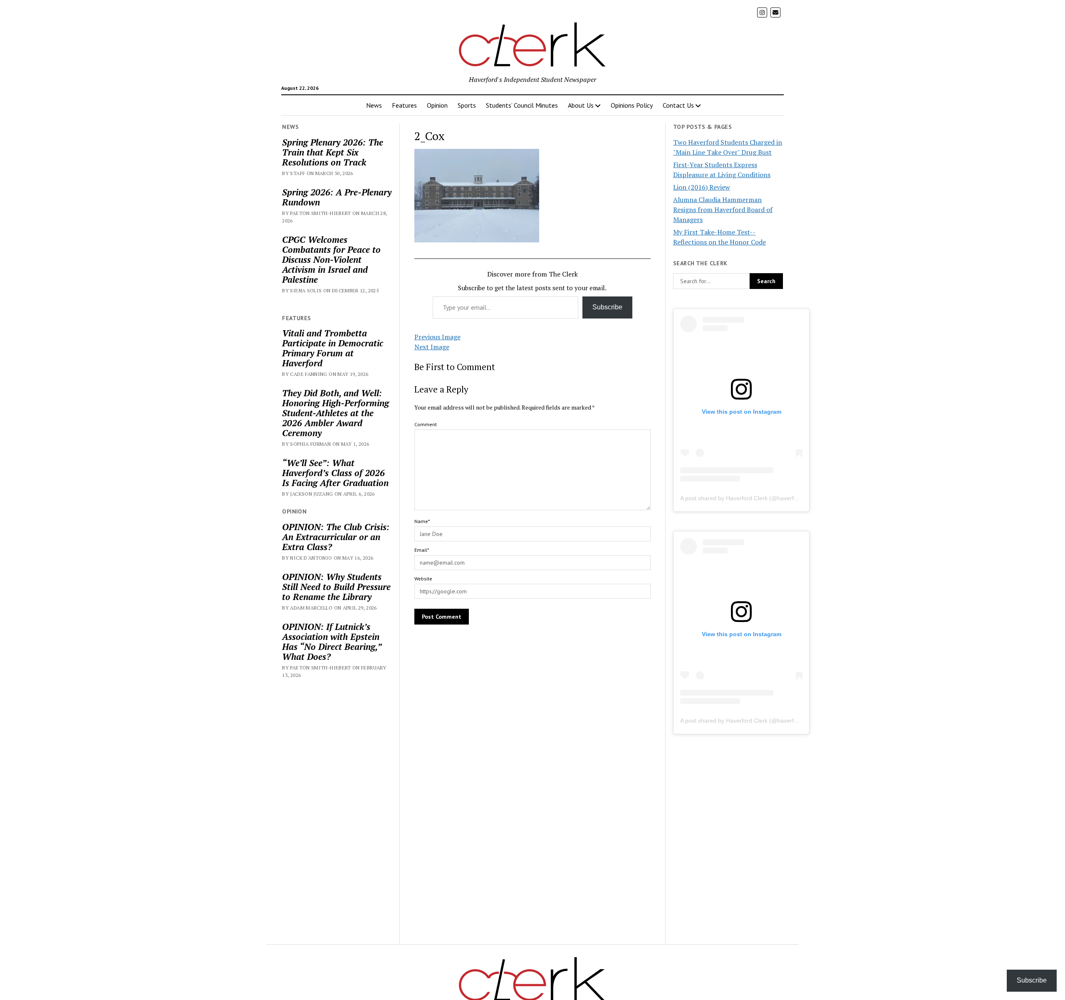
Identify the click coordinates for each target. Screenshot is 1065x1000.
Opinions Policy (632, 105)
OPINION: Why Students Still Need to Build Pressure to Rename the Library (336, 587)
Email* (421, 550)
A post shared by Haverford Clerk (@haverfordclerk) (748, 498)
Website (423, 578)
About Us (581, 105)
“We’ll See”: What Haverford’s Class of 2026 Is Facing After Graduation (335, 473)
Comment (425, 424)
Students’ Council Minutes (522, 105)
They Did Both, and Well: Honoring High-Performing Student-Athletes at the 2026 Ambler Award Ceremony (335, 413)
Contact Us (678, 105)
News (374, 105)
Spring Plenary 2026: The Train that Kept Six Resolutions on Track (332, 152)
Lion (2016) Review (701, 187)
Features (404, 105)
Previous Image (437, 336)
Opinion (437, 105)
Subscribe (607, 307)
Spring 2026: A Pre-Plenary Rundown (336, 197)
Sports (467, 105)
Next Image (431, 346)
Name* (422, 521)
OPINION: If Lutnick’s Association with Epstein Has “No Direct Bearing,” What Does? (331, 642)
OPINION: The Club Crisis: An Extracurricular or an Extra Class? (335, 537)
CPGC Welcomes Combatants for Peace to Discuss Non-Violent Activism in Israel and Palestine (331, 259)
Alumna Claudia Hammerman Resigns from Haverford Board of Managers (723, 209)
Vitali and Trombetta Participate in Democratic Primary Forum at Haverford (332, 348)
